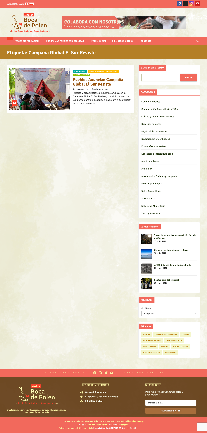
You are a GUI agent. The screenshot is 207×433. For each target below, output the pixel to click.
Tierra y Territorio (81, 75)
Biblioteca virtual (123, 41)
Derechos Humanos (174, 340)
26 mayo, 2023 (82, 89)
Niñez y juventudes (151, 183)
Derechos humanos (151, 124)
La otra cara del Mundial (166, 280)
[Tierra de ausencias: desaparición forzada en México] (146, 239)
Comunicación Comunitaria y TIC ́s (159, 109)
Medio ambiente (80, 71)
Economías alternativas (153, 146)
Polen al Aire (98, 41)
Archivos (146, 308)
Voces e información (27, 41)
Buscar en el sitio (152, 67)
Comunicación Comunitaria (166, 334)
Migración (146, 168)
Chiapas (146, 334)
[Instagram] (100, 372)
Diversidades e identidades (155, 138)
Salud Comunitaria (151, 191)
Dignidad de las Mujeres (154, 131)
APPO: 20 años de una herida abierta (172, 265)
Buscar (188, 77)
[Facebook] (94, 372)
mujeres (164, 346)
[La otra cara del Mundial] (146, 283)
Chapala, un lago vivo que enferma (171, 250)
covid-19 (185, 334)
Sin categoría (148, 198)
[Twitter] (106, 372)
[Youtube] (111, 372)
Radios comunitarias (151, 353)
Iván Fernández (102, 89)
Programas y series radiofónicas (65, 41)
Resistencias (170, 353)
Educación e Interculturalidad (157, 153)
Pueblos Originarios (181, 346)
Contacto (146, 41)
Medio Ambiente (149, 346)
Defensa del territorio (152, 340)
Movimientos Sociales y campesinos (103, 71)
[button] (197, 41)
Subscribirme (168, 411)
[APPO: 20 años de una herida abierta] (146, 268)
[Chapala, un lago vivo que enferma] (146, 254)
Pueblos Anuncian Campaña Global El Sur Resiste (98, 82)
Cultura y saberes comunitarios (157, 116)
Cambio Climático (150, 101)
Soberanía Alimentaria (153, 206)
